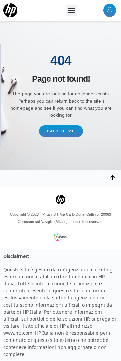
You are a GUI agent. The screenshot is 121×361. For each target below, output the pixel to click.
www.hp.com (17, 333)
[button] (71, 10)
